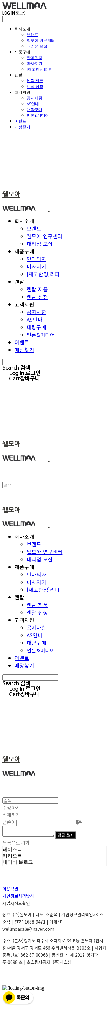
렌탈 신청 (35, 86)
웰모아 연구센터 (41, 40)
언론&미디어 (38, 115)
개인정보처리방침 (18, 896)
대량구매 (34, 109)
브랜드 (32, 34)
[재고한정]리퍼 (40, 69)
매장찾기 (22, 126)
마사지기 (34, 63)
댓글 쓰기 (66, 835)
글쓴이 (8, 822)
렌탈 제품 (35, 80)
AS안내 (33, 103)
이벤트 (20, 121)
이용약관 (10, 889)
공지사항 (34, 98)
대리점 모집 (37, 46)
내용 (78, 822)
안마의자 (34, 57)
